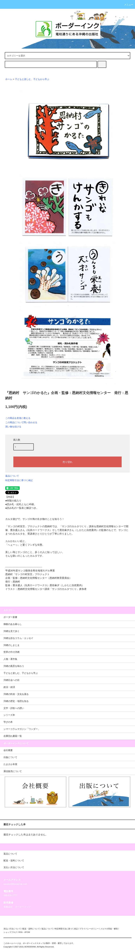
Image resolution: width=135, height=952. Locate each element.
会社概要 (8, 750)
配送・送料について (31, 929)
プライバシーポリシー (89, 929)
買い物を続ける (13, 426)
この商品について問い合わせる (21, 422)
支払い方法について (12, 929)
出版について (10, 757)
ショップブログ (10, 932)
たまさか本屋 (10, 764)
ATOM (27, 932)
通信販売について (13, 771)
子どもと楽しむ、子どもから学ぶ (32, 79)
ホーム (8, 79)
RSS (20, 932)
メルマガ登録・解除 (109, 929)
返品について (12, 476)
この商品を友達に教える (17, 418)
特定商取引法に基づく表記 (19, 480)
